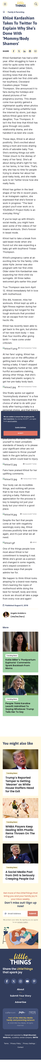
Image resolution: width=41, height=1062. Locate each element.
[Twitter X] (13, 981)
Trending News (11, 656)
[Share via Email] (35, 51)
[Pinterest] (34, 981)
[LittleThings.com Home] (20, 4)
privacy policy (22, 922)
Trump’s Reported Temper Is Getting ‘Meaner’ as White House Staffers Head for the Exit (19, 784)
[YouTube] (27, 981)
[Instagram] (20, 981)
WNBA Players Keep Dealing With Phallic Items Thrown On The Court (20, 832)
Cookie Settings (20, 427)
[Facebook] (7, 981)
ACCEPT (20, 433)
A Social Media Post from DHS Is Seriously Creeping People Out (20, 875)
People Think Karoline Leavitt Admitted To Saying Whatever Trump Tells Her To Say (19, 707)
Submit (32, 913)
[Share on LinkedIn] (24, 51)
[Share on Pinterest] (30, 51)
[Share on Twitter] (19, 51)
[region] (20, 425)
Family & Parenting (16, 12)
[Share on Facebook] (13, 51)
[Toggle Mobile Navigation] (5, 4)
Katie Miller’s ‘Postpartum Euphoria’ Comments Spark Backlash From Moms (20, 664)
